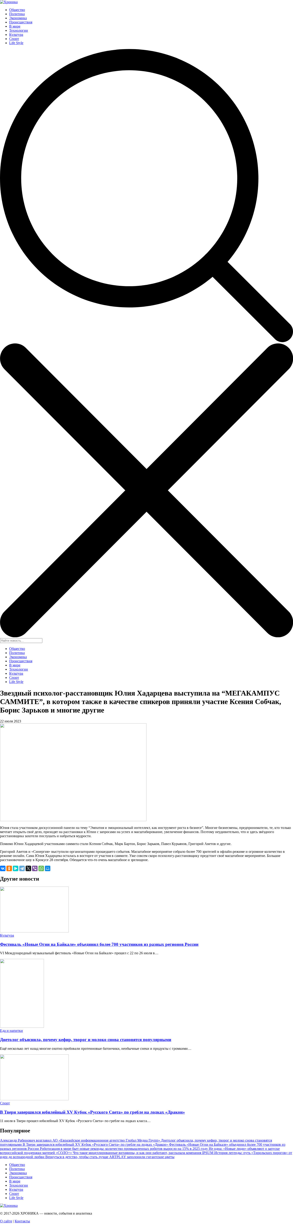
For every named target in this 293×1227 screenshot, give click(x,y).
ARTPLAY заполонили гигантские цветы (141, 1157)
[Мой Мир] (47, 868)
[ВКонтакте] (2, 868)
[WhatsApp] (41, 868)
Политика (17, 14)
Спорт (14, 39)
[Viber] (35, 868)
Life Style (16, 43)
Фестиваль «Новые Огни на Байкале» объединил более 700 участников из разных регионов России (99, 944)
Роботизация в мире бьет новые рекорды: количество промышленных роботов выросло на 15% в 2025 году (124, 1149)
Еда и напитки (11, 1031)
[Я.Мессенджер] (15, 868)
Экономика (18, 18)
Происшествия (20, 22)
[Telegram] (22, 868)
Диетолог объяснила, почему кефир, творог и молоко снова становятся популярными (85, 1039)
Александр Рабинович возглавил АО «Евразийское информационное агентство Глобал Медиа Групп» (80, 1140)
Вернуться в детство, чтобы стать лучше (77, 1157)
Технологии (18, 30)
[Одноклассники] (9, 868)
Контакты (22, 1221)
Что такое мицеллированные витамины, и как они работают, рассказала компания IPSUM (143, 1153)
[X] (28, 868)
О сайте (6, 1221)
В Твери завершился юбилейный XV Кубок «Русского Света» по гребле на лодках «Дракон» (92, 1112)
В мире (14, 26)
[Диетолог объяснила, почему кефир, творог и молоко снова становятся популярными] (22, 1026)
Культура (16, 35)
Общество (17, 10)
